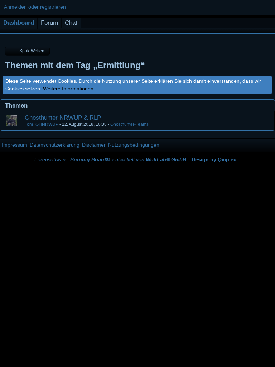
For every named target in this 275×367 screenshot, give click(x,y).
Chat (71, 22)
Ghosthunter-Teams (129, 124)
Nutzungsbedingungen (133, 145)
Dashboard (18, 22)
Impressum (14, 145)
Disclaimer (94, 145)
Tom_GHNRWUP (41, 124)
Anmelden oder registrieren (35, 7)
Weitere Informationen (68, 88)
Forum (49, 22)
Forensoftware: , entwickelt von (110, 159)
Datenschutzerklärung (54, 145)
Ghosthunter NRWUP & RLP (63, 117)
